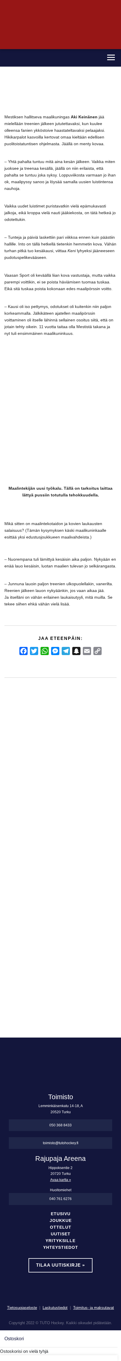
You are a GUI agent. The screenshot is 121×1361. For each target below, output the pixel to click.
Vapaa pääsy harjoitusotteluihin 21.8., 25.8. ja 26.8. (44, 813)
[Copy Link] (97, 651)
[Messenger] (55, 651)
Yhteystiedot (60, 1247)
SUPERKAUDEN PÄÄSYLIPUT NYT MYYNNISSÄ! (14, 813)
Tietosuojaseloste (22, 1307)
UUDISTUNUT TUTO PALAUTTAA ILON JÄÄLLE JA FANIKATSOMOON (73, 832)
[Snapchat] (76, 651)
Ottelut (60, 1227)
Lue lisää (18, 972)
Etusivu (60, 1214)
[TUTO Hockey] (49, 58)
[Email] (87, 651)
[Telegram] (65, 651)
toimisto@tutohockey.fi (60, 1143)
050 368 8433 (60, 1125)
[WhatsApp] (44, 651)
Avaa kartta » (60, 1180)
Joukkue (61, 1220)
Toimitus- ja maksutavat (93, 1307)
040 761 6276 (60, 1199)
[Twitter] (34, 651)
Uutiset (60, 1234)
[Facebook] (23, 651)
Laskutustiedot (55, 1307)
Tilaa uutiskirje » (60, 1265)
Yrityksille (60, 1241)
